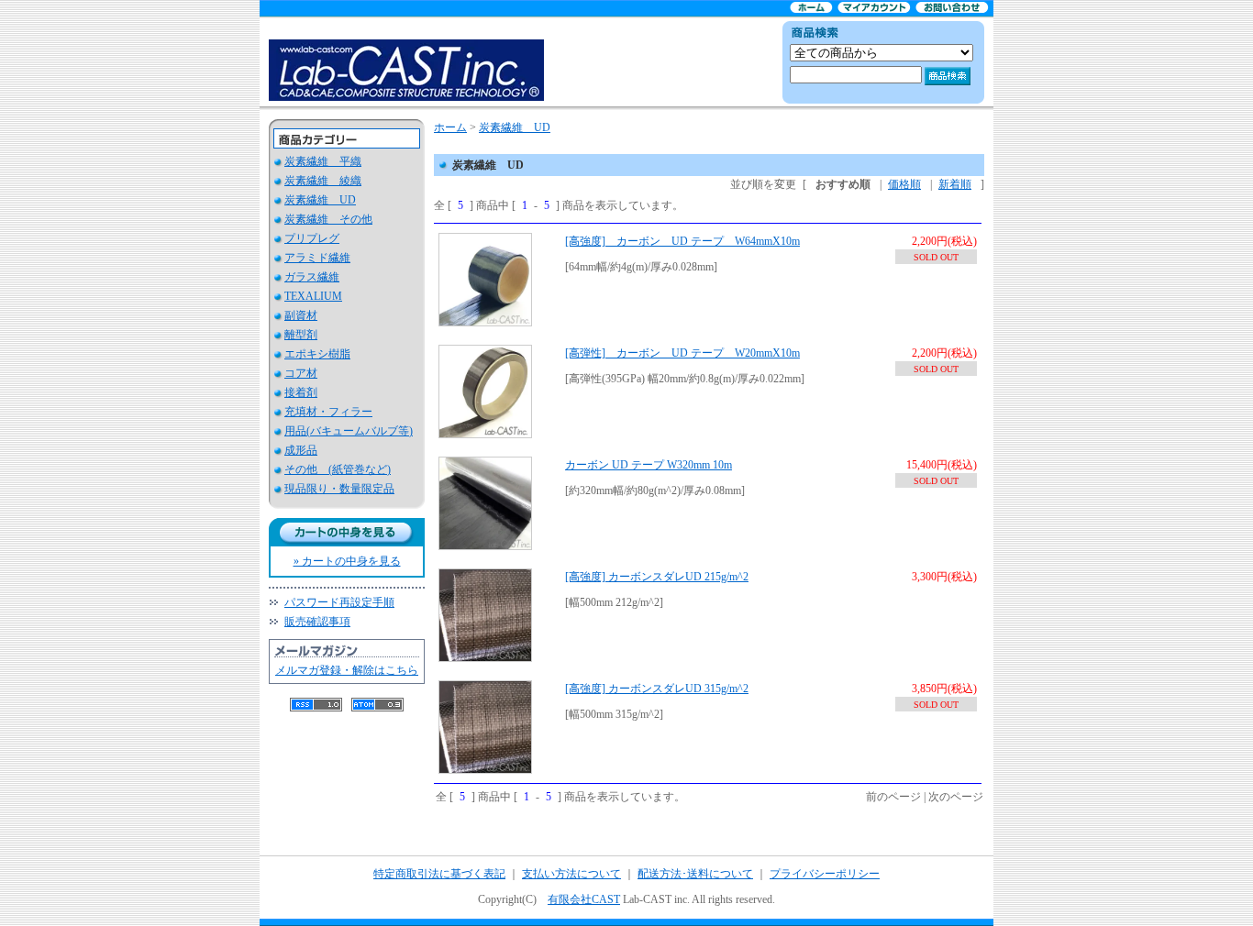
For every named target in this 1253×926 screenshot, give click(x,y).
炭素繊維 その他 (328, 219)
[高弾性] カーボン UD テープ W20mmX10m (682, 353)
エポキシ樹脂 (317, 353)
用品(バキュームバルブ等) (348, 430)
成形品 (300, 450)
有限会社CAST (584, 899)
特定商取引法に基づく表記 (439, 873)
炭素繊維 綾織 (322, 180)
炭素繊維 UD (320, 199)
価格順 (904, 184)
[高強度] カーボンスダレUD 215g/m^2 (656, 576)
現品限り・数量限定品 (339, 488)
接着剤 (300, 392)
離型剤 (300, 334)
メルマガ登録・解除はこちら (346, 670)
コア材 (300, 373)
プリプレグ (311, 238)
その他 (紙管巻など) (337, 469)
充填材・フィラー (328, 411)
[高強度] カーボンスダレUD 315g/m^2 (656, 688)
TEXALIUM (313, 296)
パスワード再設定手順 (339, 602)
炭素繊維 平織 (322, 161)
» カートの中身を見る (347, 561)
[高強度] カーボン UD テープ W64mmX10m (682, 241)
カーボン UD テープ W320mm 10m (648, 464)
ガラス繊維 (311, 276)
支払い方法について (571, 873)
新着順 (954, 184)
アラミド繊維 (317, 257)
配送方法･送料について (695, 873)
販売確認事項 (317, 621)
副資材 (300, 315)
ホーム (450, 127)
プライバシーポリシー (825, 873)
